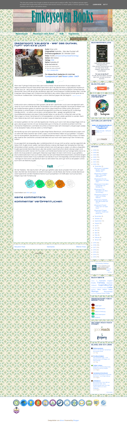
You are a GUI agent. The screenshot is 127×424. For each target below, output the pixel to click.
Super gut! (98, 305)
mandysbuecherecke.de (100, 373)
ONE (52, 60)
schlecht (97, 317)
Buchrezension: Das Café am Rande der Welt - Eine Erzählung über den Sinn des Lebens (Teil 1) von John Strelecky (101, 385)
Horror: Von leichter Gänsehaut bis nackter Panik (102, 350)
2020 (95, 164)
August (97, 223)
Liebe (110, 287)
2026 (95, 150)
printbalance (97, 381)
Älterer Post (81, 247)
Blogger (76, 420)
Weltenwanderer (98, 348)
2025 (94, 152)
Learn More (97, 4)
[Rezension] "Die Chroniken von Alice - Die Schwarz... (101, 191)
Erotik (93, 283)
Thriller (108, 293)
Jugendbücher (105, 285)
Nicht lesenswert (100, 314)
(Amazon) (59, 56)
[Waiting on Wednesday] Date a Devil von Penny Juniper (101, 367)
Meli (98, 266)
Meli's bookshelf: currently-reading (102, 127)
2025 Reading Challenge (102, 263)
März (96, 235)
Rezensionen (22, 34)
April (96, 233)
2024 (95, 155)
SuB (61, 34)
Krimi (105, 287)
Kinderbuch (94, 287)
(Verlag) (75, 56)
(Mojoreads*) (67, 56)
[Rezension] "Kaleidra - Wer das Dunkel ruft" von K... (101, 201)
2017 (94, 247)
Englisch (110, 281)
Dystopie (102, 281)
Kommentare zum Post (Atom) (54, 253)
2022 (95, 159)
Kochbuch (100, 287)
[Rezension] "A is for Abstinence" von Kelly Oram (101, 180)
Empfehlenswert (100, 308)
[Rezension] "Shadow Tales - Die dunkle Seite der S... (100, 175)
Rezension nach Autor (43, 34)
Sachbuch (93, 293)
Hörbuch (94, 285)
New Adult (102, 289)
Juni (96, 228)
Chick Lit (94, 280)
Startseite (51, 247)
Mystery (93, 289)
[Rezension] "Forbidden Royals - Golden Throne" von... (101, 170)
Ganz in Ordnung (100, 311)
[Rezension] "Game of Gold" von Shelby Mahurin (101, 196)
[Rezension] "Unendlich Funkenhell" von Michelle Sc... (101, 185)
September (98, 221)
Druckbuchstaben (98, 356)
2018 (95, 245)
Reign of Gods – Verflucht (103, 131)
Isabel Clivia (99, 132)
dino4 (62, 420)
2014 (94, 254)
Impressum (74, 34)
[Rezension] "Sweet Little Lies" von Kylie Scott (101, 206)
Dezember (98, 166)
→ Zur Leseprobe (51, 70)
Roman (94, 291)
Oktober (97, 218)
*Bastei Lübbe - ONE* (70, 76)
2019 (94, 243)
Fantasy (101, 282)
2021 (94, 162)
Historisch (110, 283)
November (98, 216)
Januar (97, 240)
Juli (96, 225)
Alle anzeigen (109, 392)
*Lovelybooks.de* (51, 76)
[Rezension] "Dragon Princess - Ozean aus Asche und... (101, 212)
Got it (105, 4)
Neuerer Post (19, 247)
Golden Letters (97, 365)
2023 (95, 157)
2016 (94, 250)
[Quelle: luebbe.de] (77, 95)
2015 (94, 252)
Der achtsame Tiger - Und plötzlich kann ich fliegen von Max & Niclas (101, 359)
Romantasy (108, 291)
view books (110, 272)
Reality (111, 289)
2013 (94, 257)
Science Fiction (101, 293)
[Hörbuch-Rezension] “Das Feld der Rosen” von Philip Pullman (102, 375)
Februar (97, 237)
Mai (96, 230)
